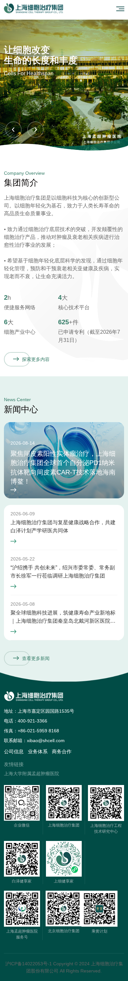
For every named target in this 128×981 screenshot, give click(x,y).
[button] (13, 129)
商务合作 (62, 751)
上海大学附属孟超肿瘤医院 (31, 773)
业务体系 (38, 751)
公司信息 (14, 751)
